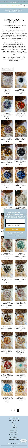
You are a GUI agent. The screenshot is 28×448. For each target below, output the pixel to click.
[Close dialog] (25, 210)
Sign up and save (13, 443)
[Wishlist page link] (21, 4)
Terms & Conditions (14, 420)
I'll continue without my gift (15, 235)
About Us (14, 427)
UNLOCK (15, 229)
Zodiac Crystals (14, 432)
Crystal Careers (14, 437)
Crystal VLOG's (14, 430)
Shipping (14, 422)
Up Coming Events (14, 434)
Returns (14, 425)
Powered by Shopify (14, 446)
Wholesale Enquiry (14, 439)
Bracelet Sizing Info (14, 418)
